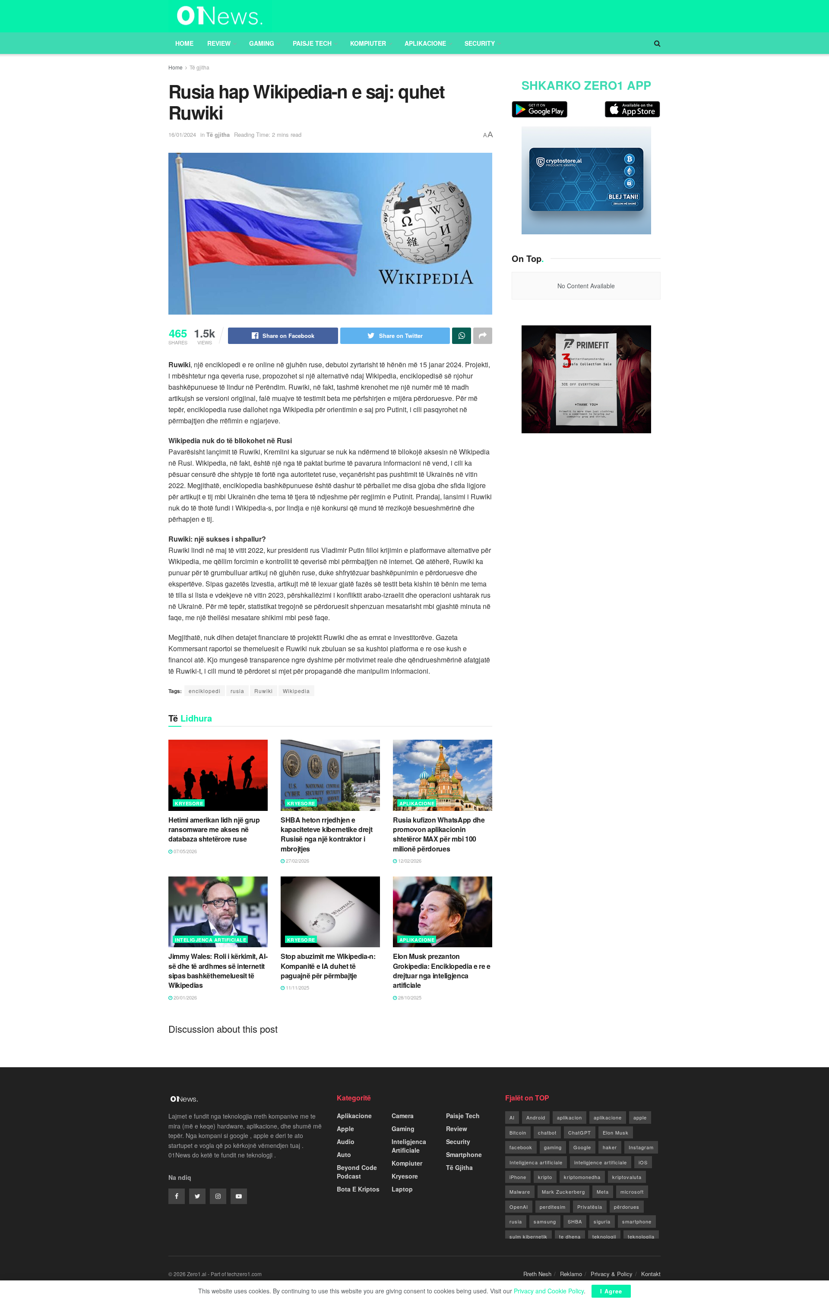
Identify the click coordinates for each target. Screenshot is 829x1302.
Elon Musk (616, 1132)
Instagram (641, 1147)
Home (184, 43)
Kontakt (651, 1274)
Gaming (261, 43)
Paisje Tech (312, 43)
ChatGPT (579, 1132)
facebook (520, 1147)
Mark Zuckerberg (563, 1191)
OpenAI (518, 1206)
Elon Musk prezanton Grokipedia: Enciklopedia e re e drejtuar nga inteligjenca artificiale (441, 970)
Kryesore (189, 803)
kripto (545, 1176)
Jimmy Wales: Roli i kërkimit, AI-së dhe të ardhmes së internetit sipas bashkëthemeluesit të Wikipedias (217, 970)
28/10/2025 (409, 997)
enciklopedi (205, 690)
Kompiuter (368, 43)
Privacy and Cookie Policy (549, 1290)
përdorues (626, 1206)
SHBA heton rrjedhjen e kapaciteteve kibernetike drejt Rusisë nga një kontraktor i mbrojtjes (326, 834)
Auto (344, 1154)
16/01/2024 (182, 134)
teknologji (604, 1236)
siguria (602, 1221)
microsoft (632, 1191)
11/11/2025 (297, 987)
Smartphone (464, 1154)
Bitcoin (517, 1132)
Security (480, 43)
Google (582, 1147)
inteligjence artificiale (600, 1162)
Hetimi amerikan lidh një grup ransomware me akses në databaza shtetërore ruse (214, 829)
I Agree (611, 1291)
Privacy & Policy (612, 1274)
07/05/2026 (184, 851)
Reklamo (571, 1274)
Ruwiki (263, 690)
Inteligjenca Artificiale (210, 939)
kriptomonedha (582, 1176)
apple (640, 1117)
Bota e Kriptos (358, 1189)
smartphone (637, 1221)
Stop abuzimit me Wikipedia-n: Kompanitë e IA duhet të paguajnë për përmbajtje (328, 965)
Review (219, 43)
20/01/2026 (184, 997)
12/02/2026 (409, 860)
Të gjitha (199, 67)
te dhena (570, 1236)
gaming (553, 1147)
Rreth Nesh (537, 1274)
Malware (519, 1191)
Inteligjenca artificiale (536, 1162)
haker (610, 1147)
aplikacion (569, 1117)
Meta (603, 1191)
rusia (237, 690)
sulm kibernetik (528, 1236)
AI (512, 1117)
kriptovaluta (627, 1176)
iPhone (517, 1176)
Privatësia (589, 1206)
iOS (643, 1162)
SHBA (575, 1221)
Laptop (402, 1189)
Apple (345, 1128)
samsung (545, 1221)
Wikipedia (296, 690)
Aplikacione (425, 43)
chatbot (547, 1132)
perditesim (553, 1206)
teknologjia (641, 1236)
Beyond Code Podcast (357, 1171)
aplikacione (608, 1117)
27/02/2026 (297, 860)
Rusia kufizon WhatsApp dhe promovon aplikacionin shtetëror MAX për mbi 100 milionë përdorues (439, 834)
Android (535, 1117)
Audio (345, 1141)
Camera (403, 1115)
